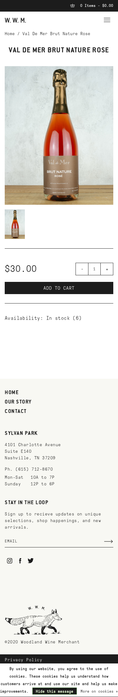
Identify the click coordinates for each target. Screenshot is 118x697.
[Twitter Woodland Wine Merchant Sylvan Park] (31, 561)
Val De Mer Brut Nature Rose (56, 33)
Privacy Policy (23, 659)
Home (10, 33)
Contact (16, 412)
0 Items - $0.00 (95, 5)
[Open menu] (107, 19)
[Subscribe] (108, 541)
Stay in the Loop (26, 503)
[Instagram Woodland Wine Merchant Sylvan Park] (10, 561)
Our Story (18, 402)
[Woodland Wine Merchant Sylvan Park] (15, 20)
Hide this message (54, 691)
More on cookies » (99, 691)
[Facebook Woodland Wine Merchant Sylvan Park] (20, 561)
